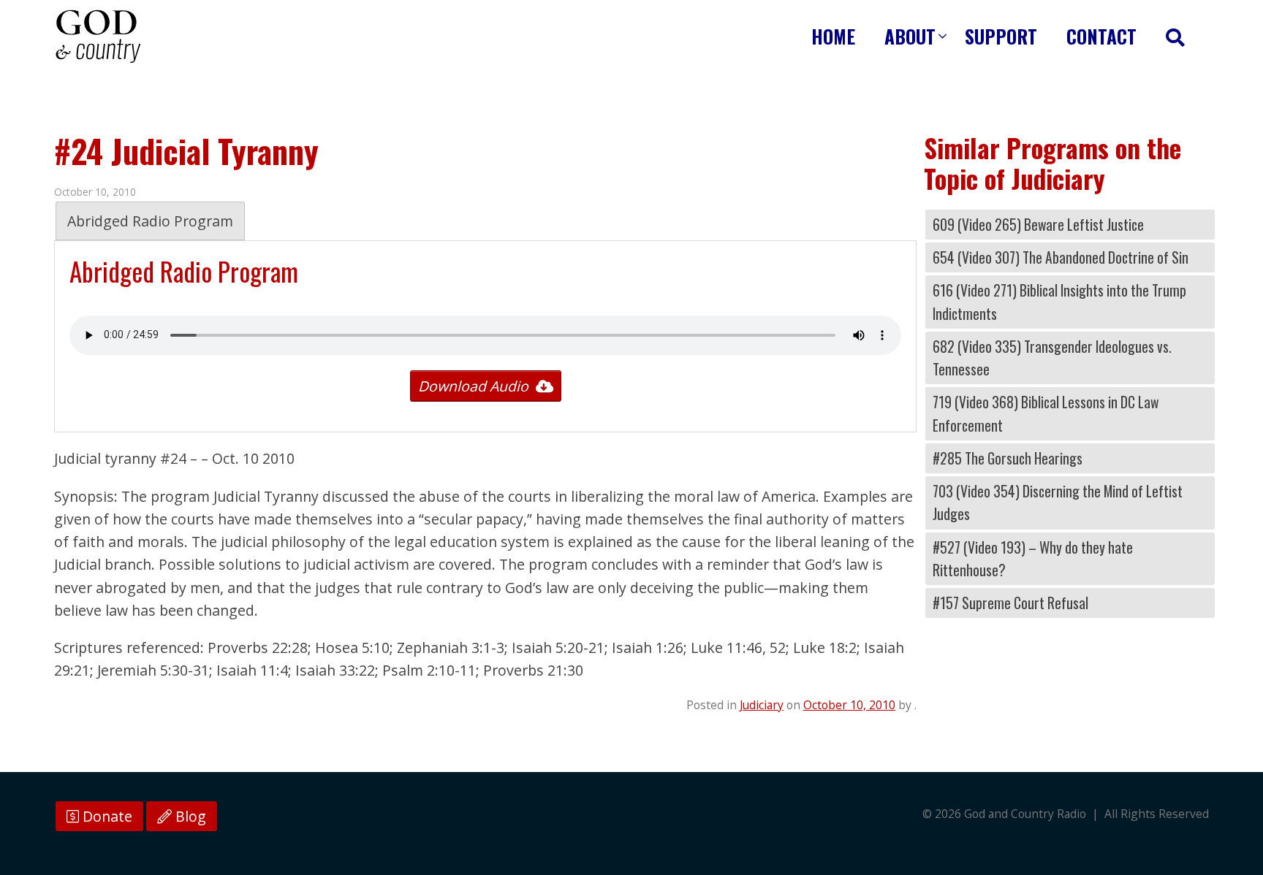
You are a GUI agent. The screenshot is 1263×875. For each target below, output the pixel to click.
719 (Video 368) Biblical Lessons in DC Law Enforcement (1045, 413)
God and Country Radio (98, 36)
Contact (1101, 36)
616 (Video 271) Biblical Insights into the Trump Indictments (1059, 302)
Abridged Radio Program (150, 221)
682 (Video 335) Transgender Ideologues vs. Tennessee (1052, 358)
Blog (189, 816)
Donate (105, 816)
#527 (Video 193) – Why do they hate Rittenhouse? (1033, 559)
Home (833, 36)
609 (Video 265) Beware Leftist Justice (1038, 224)
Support (1001, 36)
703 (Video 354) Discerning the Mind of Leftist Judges (1058, 502)
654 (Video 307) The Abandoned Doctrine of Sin (1060, 257)
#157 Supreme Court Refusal (1010, 603)
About (910, 36)
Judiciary (762, 705)
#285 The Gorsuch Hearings (1007, 458)
